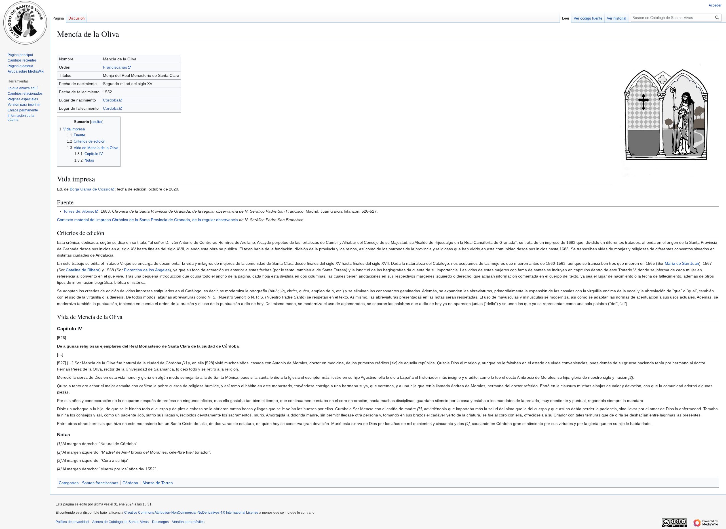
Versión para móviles (188, 522)
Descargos (160, 522)
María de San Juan (682, 263)
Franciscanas (115, 67)
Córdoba (111, 100)
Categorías (69, 483)
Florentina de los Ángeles (147, 270)
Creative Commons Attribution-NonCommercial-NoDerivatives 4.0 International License (191, 513)
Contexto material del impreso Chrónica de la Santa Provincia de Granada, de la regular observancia (147, 219)
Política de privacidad (72, 522)
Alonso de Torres (157, 483)
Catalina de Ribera (82, 270)
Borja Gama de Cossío (90, 189)
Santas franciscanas (100, 483)
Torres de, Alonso (78, 211)
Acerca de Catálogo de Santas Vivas (120, 522)
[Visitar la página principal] (25, 22)
